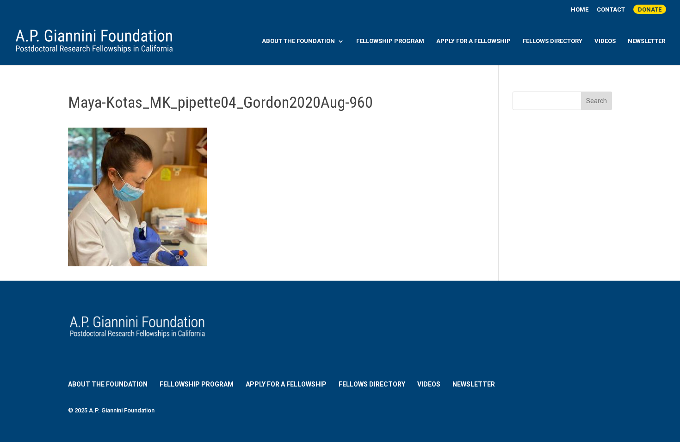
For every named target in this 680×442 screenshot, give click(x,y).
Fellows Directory (552, 41)
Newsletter (646, 41)
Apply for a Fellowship (473, 41)
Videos (605, 41)
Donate (649, 9)
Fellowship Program (390, 41)
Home (579, 9)
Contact (611, 9)
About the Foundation (298, 41)
